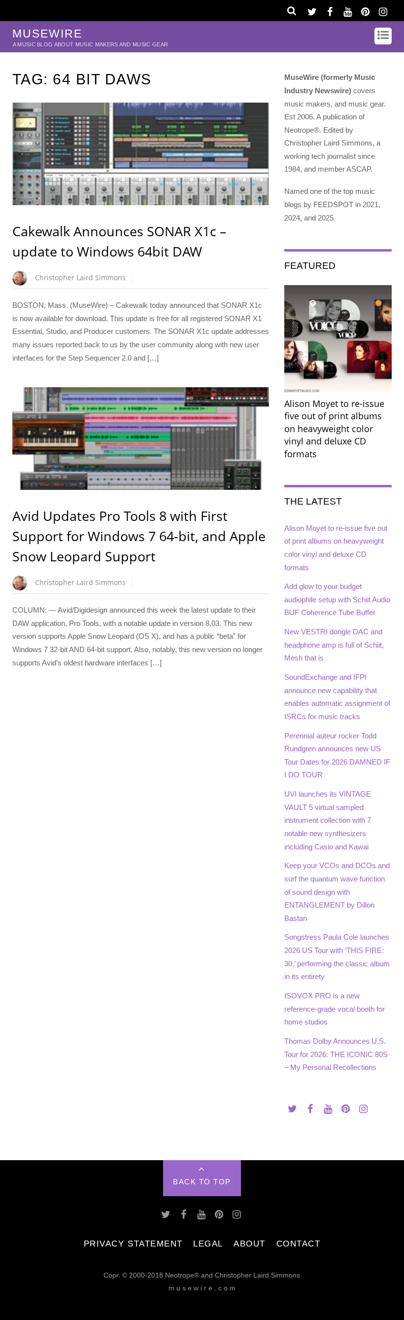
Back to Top (202, 1181)
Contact (298, 1243)
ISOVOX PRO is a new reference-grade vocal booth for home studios (334, 1008)
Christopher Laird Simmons (80, 277)
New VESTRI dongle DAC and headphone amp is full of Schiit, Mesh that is (334, 644)
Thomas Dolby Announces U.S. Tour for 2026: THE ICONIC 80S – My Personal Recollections (336, 1054)
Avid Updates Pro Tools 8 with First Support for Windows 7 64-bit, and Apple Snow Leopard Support (139, 536)
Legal (208, 1243)
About (250, 1243)
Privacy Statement (133, 1243)
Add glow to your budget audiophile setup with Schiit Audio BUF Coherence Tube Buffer (337, 599)
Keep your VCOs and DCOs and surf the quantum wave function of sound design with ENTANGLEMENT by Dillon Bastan (337, 891)
